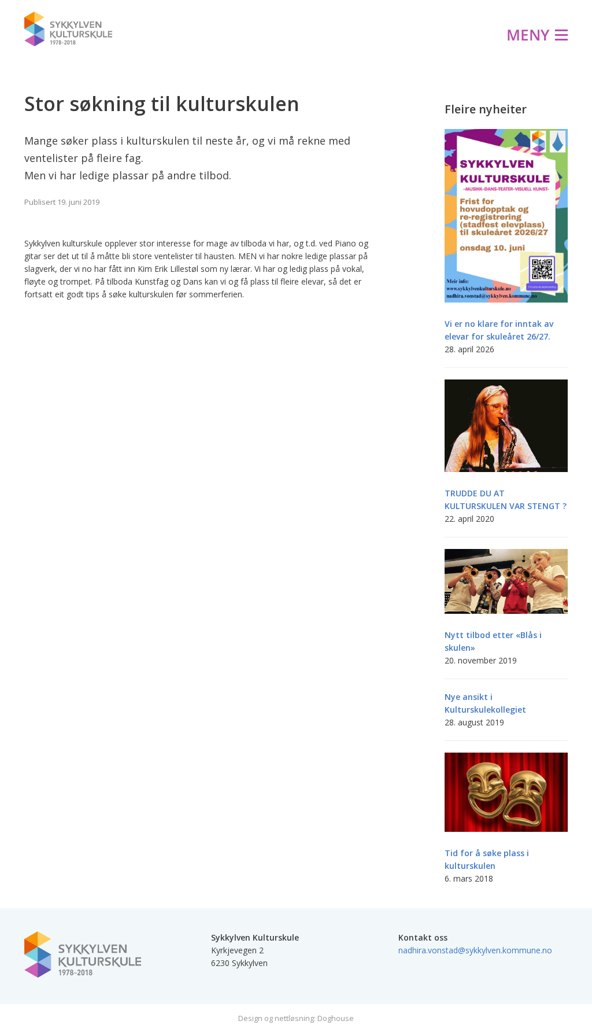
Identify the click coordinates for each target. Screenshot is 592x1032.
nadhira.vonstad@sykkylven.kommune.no (475, 950)
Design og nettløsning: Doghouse (296, 1018)
